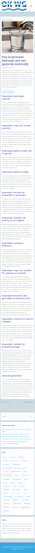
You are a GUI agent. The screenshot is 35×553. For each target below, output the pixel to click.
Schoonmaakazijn (7, 496)
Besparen (21, 457)
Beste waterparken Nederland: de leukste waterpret (15, 436)
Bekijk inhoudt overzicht (8, 91)
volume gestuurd (25, 499)
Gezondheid (5, 67)
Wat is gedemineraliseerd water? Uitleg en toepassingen (16, 439)
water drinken (16, 176)
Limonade (20, 483)
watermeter (15, 507)
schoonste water (19, 496)
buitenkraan (24, 460)
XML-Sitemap (20, 549)
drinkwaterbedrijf (7, 468)
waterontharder (25, 507)
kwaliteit (26, 479)
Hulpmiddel (6, 479)
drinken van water (10, 182)
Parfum (26, 489)
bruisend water (14, 460)
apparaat (5, 457)
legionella (5, 483)
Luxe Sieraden (6, 486)
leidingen (12, 483)
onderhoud (22, 486)
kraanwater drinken (24, 287)
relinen (13, 493)
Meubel (15, 486)
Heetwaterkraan (25, 475)
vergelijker (15, 500)
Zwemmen (6, 511)
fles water (5, 471)
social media (6, 499)
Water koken (17, 503)
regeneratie (6, 493)
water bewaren (6, 503)
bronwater (5, 460)
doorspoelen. (6, 464)
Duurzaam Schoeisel (20, 468)
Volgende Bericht (29, 402)
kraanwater (17, 479)
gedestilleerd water (16, 471)
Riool (19, 493)
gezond (26, 471)
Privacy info (30, 546)
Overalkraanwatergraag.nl (19, 546)
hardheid (16, 475)
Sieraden (28, 496)
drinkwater (16, 464)
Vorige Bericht (5, 402)
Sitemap (14, 549)
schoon (25, 493)
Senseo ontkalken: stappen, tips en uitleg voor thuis (15, 434)
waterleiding (6, 507)
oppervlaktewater (16, 489)
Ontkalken (6, 489)
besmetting (13, 457)
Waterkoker (27, 503)
